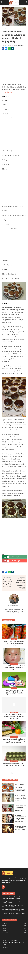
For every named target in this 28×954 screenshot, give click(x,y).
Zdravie (14, 688)
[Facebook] (3, 887)
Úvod (3, 28)
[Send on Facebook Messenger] (6, 48)
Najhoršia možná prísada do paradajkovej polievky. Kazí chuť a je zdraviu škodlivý (20, 787)
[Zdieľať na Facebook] (3, 48)
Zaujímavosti (14, 663)
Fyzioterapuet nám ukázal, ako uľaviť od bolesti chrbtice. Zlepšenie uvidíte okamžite (14, 692)
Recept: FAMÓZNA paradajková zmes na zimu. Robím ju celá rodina (14, 643)
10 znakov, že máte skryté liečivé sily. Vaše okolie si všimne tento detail (14, 901)
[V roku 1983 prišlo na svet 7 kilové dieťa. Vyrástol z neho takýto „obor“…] (14, 656)
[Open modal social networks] (12, 48)
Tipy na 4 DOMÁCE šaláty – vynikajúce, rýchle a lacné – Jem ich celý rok (14, 716)
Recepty (7, 28)
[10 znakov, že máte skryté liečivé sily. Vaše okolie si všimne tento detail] (8, 798)
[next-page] (15, 773)
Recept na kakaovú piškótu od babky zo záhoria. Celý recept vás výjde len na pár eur (8, 583)
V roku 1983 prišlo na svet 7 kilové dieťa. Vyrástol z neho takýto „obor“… (14, 667)
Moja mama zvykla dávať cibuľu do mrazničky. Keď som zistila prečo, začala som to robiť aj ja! (14, 741)
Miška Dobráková (18, 45)
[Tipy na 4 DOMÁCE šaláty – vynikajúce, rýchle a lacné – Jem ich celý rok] (14, 705)
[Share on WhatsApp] (9, 48)
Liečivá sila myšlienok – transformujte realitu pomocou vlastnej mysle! (13, 905)
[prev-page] (12, 773)
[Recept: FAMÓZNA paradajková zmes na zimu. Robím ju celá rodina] (14, 631)
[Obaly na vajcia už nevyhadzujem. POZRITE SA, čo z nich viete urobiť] (14, 753)
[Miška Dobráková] (14, 599)
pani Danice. (8, 92)
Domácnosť (14, 737)
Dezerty (11, 28)
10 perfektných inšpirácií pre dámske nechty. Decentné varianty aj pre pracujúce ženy (20, 818)
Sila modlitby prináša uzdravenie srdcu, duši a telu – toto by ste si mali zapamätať (13, 914)
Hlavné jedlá (14, 712)
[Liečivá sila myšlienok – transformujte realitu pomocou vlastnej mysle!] (8, 808)
